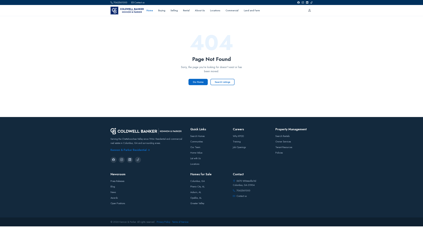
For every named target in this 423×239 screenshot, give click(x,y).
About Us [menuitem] (200, 10)
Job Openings (239, 147)
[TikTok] (311, 2)
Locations (194, 164)
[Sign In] (309, 10)
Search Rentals (282, 136)
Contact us (139, 2)
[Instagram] (303, 2)
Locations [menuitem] (215, 10)
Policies (279, 152)
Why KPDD (238, 136)
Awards (114, 197)
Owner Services (283, 141)
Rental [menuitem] (186, 10)
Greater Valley (197, 203)
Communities (196, 141)
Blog (113, 186)
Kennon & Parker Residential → (130, 150)
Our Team (195, 147)
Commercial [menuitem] (232, 10)
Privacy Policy (163, 222)
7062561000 (120, 2)
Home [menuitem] (149, 10)
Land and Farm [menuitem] (252, 10)
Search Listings (222, 82)
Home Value (196, 152)
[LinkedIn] (307, 2)
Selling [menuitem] (174, 10)
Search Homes (197, 136)
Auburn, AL (195, 192)
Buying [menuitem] (161, 10)
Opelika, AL (196, 197)
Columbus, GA (197, 181)
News (113, 192)
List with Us (195, 158)
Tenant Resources (283, 147)
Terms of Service (180, 222)
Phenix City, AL (197, 186)
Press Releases (117, 181)
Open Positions (118, 203)
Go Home (198, 82)
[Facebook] (298, 2)
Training (237, 141)
